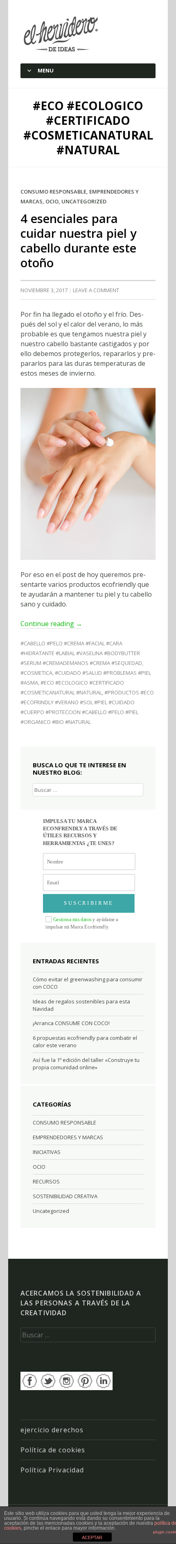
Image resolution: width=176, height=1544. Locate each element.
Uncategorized (83, 201)
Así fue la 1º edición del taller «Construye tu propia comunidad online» (86, 1063)
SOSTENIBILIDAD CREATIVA (65, 1196)
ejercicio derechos (51, 1429)
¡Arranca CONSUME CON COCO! (71, 1023)
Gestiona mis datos (72, 919)
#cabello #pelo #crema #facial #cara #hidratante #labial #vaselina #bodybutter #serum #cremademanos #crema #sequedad (81, 653)
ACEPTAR (92, 1537)
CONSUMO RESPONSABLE (53, 191)
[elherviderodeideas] (62, 33)
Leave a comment (96, 290)
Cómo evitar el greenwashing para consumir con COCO (87, 983)
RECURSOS (46, 1181)
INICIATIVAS (47, 1152)
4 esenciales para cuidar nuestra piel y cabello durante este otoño (78, 240)
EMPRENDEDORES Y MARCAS (68, 1137)
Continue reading (51, 623)
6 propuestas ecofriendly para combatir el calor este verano (85, 1041)
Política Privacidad (52, 1469)
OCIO (52, 201)
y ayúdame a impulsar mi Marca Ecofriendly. (81, 923)
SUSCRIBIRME (88, 903)
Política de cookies (52, 1449)
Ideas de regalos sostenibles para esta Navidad (81, 1005)
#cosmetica (36, 672)
